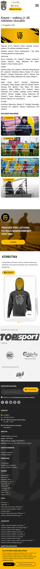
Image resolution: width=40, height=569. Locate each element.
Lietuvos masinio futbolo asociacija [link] (12, 534)
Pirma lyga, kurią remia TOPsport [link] (11, 507)
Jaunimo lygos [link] (5, 511)
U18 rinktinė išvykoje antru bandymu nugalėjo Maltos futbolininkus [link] (19, 149)
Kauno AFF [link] (4, 477)
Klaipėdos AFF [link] (5, 479)
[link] (3, 5)
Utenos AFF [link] (4, 492)
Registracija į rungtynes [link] (8, 465)
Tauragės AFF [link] (5, 488)
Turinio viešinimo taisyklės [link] (9, 467)
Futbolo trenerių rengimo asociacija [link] (12, 525)
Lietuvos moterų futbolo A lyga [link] (11, 509)
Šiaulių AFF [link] (4, 486)
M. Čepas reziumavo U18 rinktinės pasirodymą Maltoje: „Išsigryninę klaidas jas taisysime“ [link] (18, 127)
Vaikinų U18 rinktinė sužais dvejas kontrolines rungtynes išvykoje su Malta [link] (18, 189)
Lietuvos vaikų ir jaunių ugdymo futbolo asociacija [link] (17, 540)
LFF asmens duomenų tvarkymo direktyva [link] (23, 397)
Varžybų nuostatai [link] (7, 452)
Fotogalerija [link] (5, 463)
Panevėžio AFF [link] (5, 484)
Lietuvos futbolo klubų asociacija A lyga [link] (13, 527)
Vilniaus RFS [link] (5, 494)
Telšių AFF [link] (4, 490)
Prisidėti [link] (13, 242)
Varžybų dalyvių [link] (6, 454)
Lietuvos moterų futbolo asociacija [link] (12, 536)
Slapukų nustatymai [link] (25, 564)
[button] (33, 343)
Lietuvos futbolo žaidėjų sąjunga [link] (11, 542)
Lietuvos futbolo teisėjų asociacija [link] (12, 532)
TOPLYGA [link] (4, 505)
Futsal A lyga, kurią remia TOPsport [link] (12, 513)
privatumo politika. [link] (7, 560)
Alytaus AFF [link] (5, 475)
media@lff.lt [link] (7, 427)
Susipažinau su (19, 397)
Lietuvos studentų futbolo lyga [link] (10, 515)
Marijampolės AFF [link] (6, 482)
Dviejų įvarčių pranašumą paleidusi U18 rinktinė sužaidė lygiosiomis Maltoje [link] (18, 168)
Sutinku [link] (8, 564)
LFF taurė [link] (4, 502)
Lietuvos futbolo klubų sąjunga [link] (10, 529)
